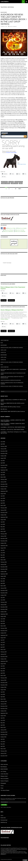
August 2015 (3, 689)
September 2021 (4, 545)
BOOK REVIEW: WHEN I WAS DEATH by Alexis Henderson (13, 411)
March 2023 (3, 505)
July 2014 (3, 718)
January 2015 (3, 703)
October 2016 (3, 658)
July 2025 (3, 460)
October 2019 (3, 595)
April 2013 (3, 746)
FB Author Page (5, 837)
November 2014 (4, 708)
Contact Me (3, 352)
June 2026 (3, 441)
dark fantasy (4, 181)
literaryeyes (3, 429)
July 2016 (3, 666)
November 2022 (4, 512)
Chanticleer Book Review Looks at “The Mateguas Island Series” (13, 374)
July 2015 (3, 692)
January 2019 (3, 604)
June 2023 (3, 498)
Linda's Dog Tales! (4, 773)
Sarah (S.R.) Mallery (5, 420)
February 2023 (4, 507)
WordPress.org (4, 822)
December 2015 (4, 682)
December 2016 (4, 656)
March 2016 (3, 675)
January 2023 (3, 510)
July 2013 (3, 739)
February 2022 (4, 533)
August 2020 (3, 576)
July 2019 (3, 597)
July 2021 (3, 550)
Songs (2, 788)
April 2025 (3, 462)
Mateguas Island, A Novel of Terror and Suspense (12, 347)
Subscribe (4, 804)
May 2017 (3, 644)
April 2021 (3, 557)
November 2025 (4, 453)
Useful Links (3, 350)
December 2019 (4, 590)
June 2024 (3, 472)
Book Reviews (4, 345)
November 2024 (4, 465)
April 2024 (3, 474)
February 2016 (4, 677)
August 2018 (3, 616)
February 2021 (4, 562)
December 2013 (4, 732)
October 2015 (3, 687)
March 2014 (3, 727)
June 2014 (3, 720)
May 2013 (3, 743)
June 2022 (3, 524)
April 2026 (3, 444)
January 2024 (3, 481)
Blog (2, 342)
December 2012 (4, 755)
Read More (11, 300)
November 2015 (4, 684)
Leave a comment (13, 26)
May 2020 (3, 581)
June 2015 (3, 694)
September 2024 (4, 470)
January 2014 (3, 729)
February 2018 (4, 628)
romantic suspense (6, 183)
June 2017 (3, 642)
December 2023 (4, 484)
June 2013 (3, 741)
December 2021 (4, 538)
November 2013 (4, 734)
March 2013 (3, 748)
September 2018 (4, 614)
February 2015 (4, 701)
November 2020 (4, 569)
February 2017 (4, 651)
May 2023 (3, 500)
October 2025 (3, 455)
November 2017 (4, 630)
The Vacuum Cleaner (5, 790)
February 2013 (4, 751)
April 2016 (3, 673)
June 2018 (3, 618)
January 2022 (3, 536)
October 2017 (3, 632)
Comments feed (4, 820)
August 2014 (3, 715)
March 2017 (3, 649)
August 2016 (3, 663)
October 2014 (3, 710)
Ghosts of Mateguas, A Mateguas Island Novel (12, 310)
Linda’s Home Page (4, 340)
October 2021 (3, 543)
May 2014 (3, 722)
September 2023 (4, 491)
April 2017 (3, 647)
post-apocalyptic (18, 181)
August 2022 (3, 519)
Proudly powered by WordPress (6, 859)
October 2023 (3, 488)
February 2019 (4, 602)
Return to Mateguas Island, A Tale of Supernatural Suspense (12, 383)
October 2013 (3, 736)
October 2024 (3, 467)
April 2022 (3, 529)
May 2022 (3, 526)
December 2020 (4, 566)
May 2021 (3, 555)
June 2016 (3, 668)
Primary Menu (26, 1)
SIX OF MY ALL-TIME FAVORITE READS (16, 427)
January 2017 (3, 654)
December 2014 (4, 706)
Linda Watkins (5, 1)
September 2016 (4, 661)
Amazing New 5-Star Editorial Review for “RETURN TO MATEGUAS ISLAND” (12, 377)
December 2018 (4, 607)
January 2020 (3, 588)
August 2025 (3, 458)
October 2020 (3, 571)
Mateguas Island (4, 776)
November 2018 (4, 609)
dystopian (11, 181)
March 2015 (3, 699)
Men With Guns (4, 409)
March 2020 (3, 585)
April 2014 (3, 725)
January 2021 (3, 564)
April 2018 (3, 623)
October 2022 (3, 514)
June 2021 (3, 552)
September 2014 (4, 713)
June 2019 (3, 599)
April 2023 (3, 503)
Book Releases (4, 766)
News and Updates (4, 778)
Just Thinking (3, 771)
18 (15, 188)
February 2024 (4, 479)
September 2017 (4, 635)
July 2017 (3, 640)
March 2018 (3, 625)
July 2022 (3, 521)
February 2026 (4, 446)
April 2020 (3, 583)
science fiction (14, 183)
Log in (2, 815)
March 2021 (3, 559)
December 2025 (4, 451)
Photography (3, 783)
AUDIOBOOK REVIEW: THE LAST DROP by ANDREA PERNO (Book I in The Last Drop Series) (14, 19)
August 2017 (3, 637)
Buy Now (3, 300)
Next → (20, 188)
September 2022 (4, 517)
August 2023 (3, 493)
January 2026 (3, 448)
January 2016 (3, 680)
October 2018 (3, 611)
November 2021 (4, 540)
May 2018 (3, 621)
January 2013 (3, 753)
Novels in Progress (4, 780)
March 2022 (3, 531)
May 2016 (3, 670)
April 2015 (3, 696)
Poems (2, 785)
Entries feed (3, 817)
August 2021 (3, 547)
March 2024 (3, 477)
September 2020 (4, 573)
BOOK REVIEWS (4, 12)
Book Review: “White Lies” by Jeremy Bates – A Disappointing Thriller (13, 370)
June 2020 (3, 578)
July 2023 (3, 495)
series (21, 183)
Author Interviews (4, 764)
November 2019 (4, 592)
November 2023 (4, 486)
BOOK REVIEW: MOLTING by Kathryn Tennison (10, 406)
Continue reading (5, 319)
